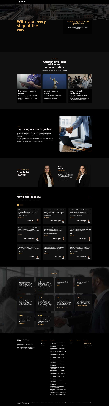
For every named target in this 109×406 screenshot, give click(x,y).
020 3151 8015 (87, 346)
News (42, 341)
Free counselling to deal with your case (58, 392)
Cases (21, 204)
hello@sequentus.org (88, 345)
